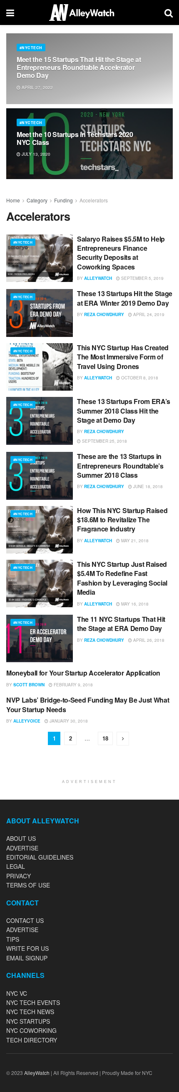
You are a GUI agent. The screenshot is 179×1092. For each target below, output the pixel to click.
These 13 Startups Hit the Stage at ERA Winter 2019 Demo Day (124, 298)
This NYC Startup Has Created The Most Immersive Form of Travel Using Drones (123, 357)
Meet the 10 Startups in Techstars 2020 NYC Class (75, 138)
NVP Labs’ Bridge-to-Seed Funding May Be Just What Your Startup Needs (87, 704)
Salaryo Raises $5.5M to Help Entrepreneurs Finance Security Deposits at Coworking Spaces (121, 253)
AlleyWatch (98, 278)
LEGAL (15, 866)
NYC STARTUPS (28, 1021)
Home (13, 200)
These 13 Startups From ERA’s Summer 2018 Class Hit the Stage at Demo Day (123, 410)
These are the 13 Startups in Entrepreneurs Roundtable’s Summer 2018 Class (120, 465)
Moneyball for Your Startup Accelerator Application (83, 673)
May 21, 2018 (134, 541)
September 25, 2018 (104, 441)
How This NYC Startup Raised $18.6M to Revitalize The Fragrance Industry (122, 520)
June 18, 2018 (147, 486)
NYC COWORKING (31, 1030)
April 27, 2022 (36, 87)
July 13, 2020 (35, 154)
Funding (63, 200)
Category (37, 200)
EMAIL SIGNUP (26, 958)
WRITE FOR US (27, 948)
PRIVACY (18, 876)
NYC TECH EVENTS (33, 1002)
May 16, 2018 (134, 604)
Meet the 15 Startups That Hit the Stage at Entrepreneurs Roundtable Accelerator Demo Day (79, 67)
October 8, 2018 (139, 378)
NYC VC (16, 993)
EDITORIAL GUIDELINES (39, 857)
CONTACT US (25, 920)
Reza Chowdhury (104, 314)
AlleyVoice (26, 721)
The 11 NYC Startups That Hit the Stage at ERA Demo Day (121, 623)
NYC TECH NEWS (30, 1011)
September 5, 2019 (142, 278)
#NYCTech (31, 47)
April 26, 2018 (148, 640)
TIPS (12, 939)
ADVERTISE (22, 848)
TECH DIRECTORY (31, 1040)
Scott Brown (29, 685)
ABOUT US (21, 838)
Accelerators (94, 200)
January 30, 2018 (68, 721)
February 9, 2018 (72, 685)
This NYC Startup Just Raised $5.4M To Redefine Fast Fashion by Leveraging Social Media (122, 578)
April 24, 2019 (148, 314)
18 (105, 738)
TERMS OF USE (28, 885)
